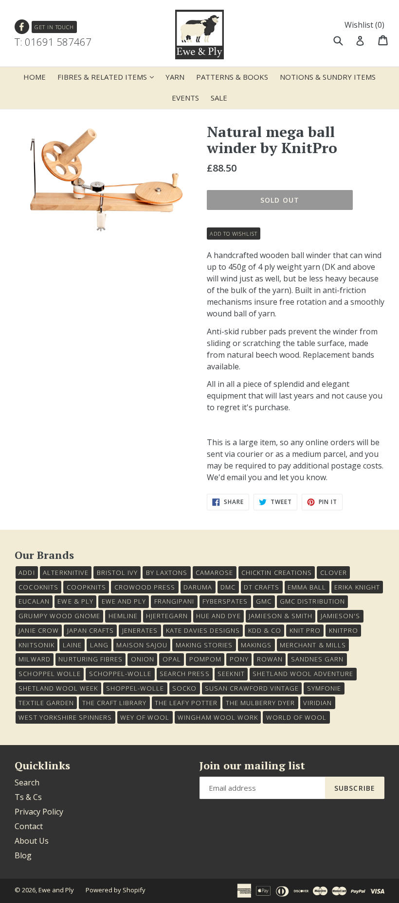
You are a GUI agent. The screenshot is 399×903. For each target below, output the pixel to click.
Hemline (123, 615)
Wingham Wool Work (218, 717)
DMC (228, 587)
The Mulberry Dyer (260, 702)
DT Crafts (261, 587)
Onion (142, 659)
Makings (256, 645)
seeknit (231, 673)
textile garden (46, 702)
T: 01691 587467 (53, 42)
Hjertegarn (167, 615)
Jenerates (140, 630)
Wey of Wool (144, 717)
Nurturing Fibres (90, 659)
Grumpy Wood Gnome (59, 615)
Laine (72, 645)
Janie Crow (38, 630)
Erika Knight (357, 587)
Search (27, 782)
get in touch (54, 27)
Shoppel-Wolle (135, 688)
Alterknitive (65, 572)
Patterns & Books (232, 77)
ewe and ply (124, 601)
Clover (333, 572)
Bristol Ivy (117, 572)
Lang (99, 645)
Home (34, 77)
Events (185, 98)
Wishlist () (364, 24)
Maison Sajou (141, 645)
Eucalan (33, 601)
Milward (34, 659)
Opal (172, 659)
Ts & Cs (28, 797)
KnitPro (343, 630)
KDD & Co (264, 630)
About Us (32, 840)
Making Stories (204, 645)
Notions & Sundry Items (328, 77)
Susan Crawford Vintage (252, 688)
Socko (184, 688)
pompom (205, 659)
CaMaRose (214, 572)
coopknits (86, 587)
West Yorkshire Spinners (65, 717)
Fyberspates (225, 601)
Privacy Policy (39, 811)
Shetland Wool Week (58, 688)
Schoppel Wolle (49, 673)
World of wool (296, 717)
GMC (264, 601)
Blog (23, 855)
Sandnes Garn (317, 659)
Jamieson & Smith (280, 615)
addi (26, 572)
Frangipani (174, 601)
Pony (239, 659)
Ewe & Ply (75, 601)
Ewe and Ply (56, 890)
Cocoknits (38, 587)
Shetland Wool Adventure (303, 673)
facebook (22, 27)
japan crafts (90, 630)
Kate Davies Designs (203, 630)
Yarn (174, 77)
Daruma (197, 587)
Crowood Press (145, 587)
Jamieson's (340, 615)
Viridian (317, 702)
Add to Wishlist (233, 233)
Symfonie (324, 688)
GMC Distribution (312, 601)
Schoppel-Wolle (120, 673)
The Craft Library (114, 702)
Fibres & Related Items (108, 76)
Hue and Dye (218, 615)
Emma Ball (307, 587)
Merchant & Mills (313, 645)
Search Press (184, 673)
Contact (29, 826)
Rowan (270, 659)
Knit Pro (305, 630)
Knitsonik (36, 645)
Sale (219, 98)
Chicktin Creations (276, 572)
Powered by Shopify (115, 890)
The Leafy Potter (186, 702)
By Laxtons (166, 572)
